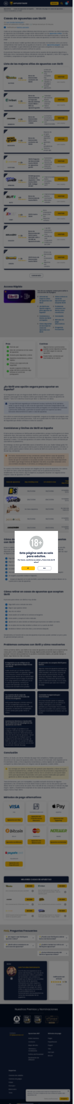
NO (44, 568)
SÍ (28, 568)
